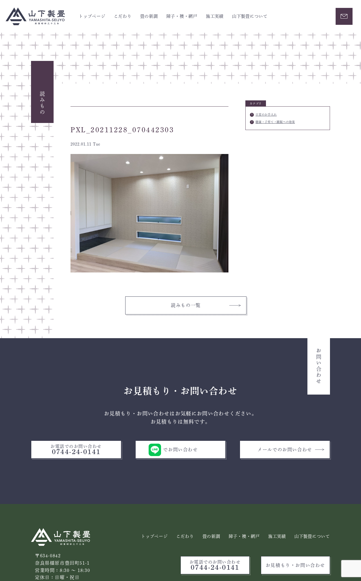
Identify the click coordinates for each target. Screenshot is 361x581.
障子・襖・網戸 (181, 16)
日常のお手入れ (266, 114)
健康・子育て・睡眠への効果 (275, 121)
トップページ (92, 16)
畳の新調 (149, 16)
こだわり (123, 16)
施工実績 (215, 16)
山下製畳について (250, 16)
